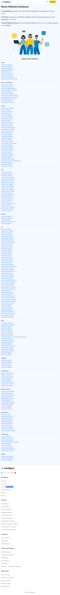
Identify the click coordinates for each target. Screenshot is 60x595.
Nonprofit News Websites (7, 416)
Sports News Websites (6, 64)
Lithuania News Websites (7, 150)
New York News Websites (7, 285)
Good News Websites (6, 418)
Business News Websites (7, 84)
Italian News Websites (6, 113)
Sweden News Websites (7, 131)
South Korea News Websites (8, 179)
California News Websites (7, 238)
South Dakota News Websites (8, 301)
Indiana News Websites (7, 253)
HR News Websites (5, 400)
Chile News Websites (6, 378)
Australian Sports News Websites (9, 78)
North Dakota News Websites (8, 289)
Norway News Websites (7, 138)
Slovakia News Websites (7, 148)
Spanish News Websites (7, 118)
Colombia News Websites (7, 376)
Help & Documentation (7, 577)
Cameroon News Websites (7, 351)
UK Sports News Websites (7, 77)
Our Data (3, 484)
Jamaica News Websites (7, 440)
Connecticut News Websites (8, 241)
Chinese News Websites (7, 173)
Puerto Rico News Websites (8, 448)
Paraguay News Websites (7, 383)
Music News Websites (6, 216)
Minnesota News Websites (7, 269)
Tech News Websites (6, 407)
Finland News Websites (7, 122)
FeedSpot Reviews (6, 489)
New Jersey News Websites (8, 282)
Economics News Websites (7, 102)
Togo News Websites (6, 352)
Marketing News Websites (7, 403)
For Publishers (5, 538)
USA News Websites (6, 229)
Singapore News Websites (7, 187)
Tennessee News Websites (7, 303)
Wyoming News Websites (7, 317)
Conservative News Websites (8, 430)
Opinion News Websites (7, 428)
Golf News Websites (6, 71)
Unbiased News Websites (7, 427)
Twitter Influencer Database (8, 527)
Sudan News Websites (6, 338)
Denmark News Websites (7, 132)
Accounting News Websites (8, 402)
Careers (7, 487)
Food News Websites (6, 223)
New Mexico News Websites (8, 283)
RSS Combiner (5, 560)
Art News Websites (6, 220)
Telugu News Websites (6, 367)
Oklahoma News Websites (7, 292)
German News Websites (7, 117)
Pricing (52, 2)
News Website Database (8, 521)
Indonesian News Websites (7, 194)
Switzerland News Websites (8, 129)
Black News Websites (6, 425)
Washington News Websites (8, 311)
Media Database (5, 543)
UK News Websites (5, 110)
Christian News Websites (7, 456)
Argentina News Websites (7, 373)
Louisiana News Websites (7, 260)
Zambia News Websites (7, 342)
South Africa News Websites (8, 324)
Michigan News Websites (7, 267)
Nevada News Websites (7, 278)
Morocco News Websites (7, 335)
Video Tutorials (5, 574)
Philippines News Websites (7, 189)
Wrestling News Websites (7, 73)
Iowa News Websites (6, 255)
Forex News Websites (6, 91)
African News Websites (7, 323)
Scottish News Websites (7, 124)
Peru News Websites (6, 380)
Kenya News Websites (6, 330)
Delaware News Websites (7, 243)
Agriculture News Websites (7, 391)
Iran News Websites (6, 201)
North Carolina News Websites (8, 287)
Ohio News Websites (6, 290)
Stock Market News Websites (8, 88)
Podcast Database (6, 509)
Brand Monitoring (6, 552)
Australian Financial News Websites (9, 95)
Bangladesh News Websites (8, 182)
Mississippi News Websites (8, 271)
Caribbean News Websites (7, 450)
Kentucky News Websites (7, 259)
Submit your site (42, 23)
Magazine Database (6, 512)
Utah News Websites (6, 306)
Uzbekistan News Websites (8, 207)
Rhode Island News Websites (8, 297)
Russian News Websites (7, 111)
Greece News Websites (7, 134)
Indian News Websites (6, 175)
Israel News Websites (6, 210)
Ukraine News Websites (7, 166)
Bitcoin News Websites (6, 100)
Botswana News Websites (7, 347)
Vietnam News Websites (7, 184)
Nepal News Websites (6, 196)
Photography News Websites (8, 221)
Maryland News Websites (7, 264)
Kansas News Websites (7, 257)
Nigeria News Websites (6, 326)
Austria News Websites (7, 145)
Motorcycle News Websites (7, 394)
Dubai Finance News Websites (8, 98)
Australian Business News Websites (10, 97)
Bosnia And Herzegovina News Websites (11, 160)
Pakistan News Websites (7, 180)
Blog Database (5, 506)
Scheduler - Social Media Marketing (11, 566)
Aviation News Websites (7, 393)
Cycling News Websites (7, 75)
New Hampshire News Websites (9, 280)
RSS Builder (4, 563)
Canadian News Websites (7, 438)
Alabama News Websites (7, 231)
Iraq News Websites (6, 205)
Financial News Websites (7, 86)
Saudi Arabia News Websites (8, 203)
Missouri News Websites (7, 273)
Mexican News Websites (7, 447)
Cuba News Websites (6, 445)
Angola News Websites (6, 344)
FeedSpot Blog (5, 586)
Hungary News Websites (7, 141)
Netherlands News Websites (8, 127)
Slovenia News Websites (7, 155)
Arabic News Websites (6, 365)
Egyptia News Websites (7, 333)
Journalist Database (6, 515)
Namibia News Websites (7, 349)
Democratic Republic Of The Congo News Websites (13, 337)
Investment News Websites (7, 93)
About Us (3, 481)
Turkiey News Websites (7, 200)
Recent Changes (5, 580)
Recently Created (6, 583)
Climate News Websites (7, 421)
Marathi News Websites (7, 362)
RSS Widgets (4, 557)
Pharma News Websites (7, 405)
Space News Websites (6, 409)
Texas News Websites (6, 304)
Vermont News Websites (7, 308)
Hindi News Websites (6, 360)
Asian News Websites (6, 172)
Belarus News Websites (7, 164)
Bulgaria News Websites (7, 153)
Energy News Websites (6, 396)
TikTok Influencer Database (8, 529)
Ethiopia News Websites (7, 331)
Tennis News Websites (6, 68)
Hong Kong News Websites (7, 191)
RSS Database (5, 503)
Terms (3, 495)
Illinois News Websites (6, 252)
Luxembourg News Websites (8, 159)
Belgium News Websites (7, 125)
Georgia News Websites (7, 246)
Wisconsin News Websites (7, 315)
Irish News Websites (6, 120)
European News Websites (7, 108)
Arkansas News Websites (7, 236)
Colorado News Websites (7, 239)
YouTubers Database (7, 518)
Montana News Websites (7, 275)
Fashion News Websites (7, 218)
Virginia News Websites (7, 310)
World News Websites (6, 414)
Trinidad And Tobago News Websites (10, 441)
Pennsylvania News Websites (8, 296)
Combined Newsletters (7, 555)
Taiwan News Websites (7, 193)
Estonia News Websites (7, 157)
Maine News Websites (6, 262)
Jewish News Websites (7, 460)
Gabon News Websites (6, 354)
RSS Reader (4, 541)
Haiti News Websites (6, 443)
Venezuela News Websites (7, 382)
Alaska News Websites (6, 232)
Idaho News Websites (6, 250)
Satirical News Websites (7, 423)
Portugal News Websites (7, 136)
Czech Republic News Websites (9, 143)
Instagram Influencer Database (9, 524)
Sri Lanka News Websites (7, 198)
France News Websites (6, 115)
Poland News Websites (6, 139)
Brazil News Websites (6, 375)
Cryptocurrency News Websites (9, 90)
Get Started (12, 19)
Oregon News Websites (7, 294)
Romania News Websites (7, 146)
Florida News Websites (6, 245)
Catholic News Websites (7, 458)
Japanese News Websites (7, 177)
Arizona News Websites (7, 234)
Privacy (3, 492)
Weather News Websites (7, 420)
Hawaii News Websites (6, 248)
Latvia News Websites (6, 152)
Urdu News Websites (6, 363)
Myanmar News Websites (7, 208)
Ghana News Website (6, 328)
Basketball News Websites (7, 70)
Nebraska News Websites (7, 276)
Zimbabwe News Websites (7, 340)
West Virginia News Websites (8, 313)
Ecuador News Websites (7, 385)
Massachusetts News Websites (9, 266)
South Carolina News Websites (8, 299)
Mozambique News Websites (8, 345)
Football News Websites (7, 66)
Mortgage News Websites (7, 398)
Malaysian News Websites (7, 186)
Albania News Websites (7, 162)
